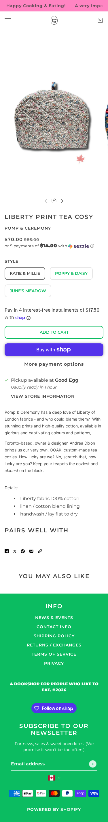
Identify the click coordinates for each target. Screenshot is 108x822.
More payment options (54, 364)
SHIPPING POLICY (54, 635)
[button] (54, 246)
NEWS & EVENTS (54, 617)
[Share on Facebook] (6, 551)
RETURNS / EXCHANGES (54, 645)
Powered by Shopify (54, 809)
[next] (62, 201)
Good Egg (66, 380)
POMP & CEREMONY (28, 228)
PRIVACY (54, 663)
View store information (43, 396)
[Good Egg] (54, 20)
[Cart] (100, 20)
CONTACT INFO (54, 626)
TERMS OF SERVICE (54, 654)
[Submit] (92, 764)
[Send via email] (31, 551)
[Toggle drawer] (8, 20)
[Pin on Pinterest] (22, 551)
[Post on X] (14, 551)
